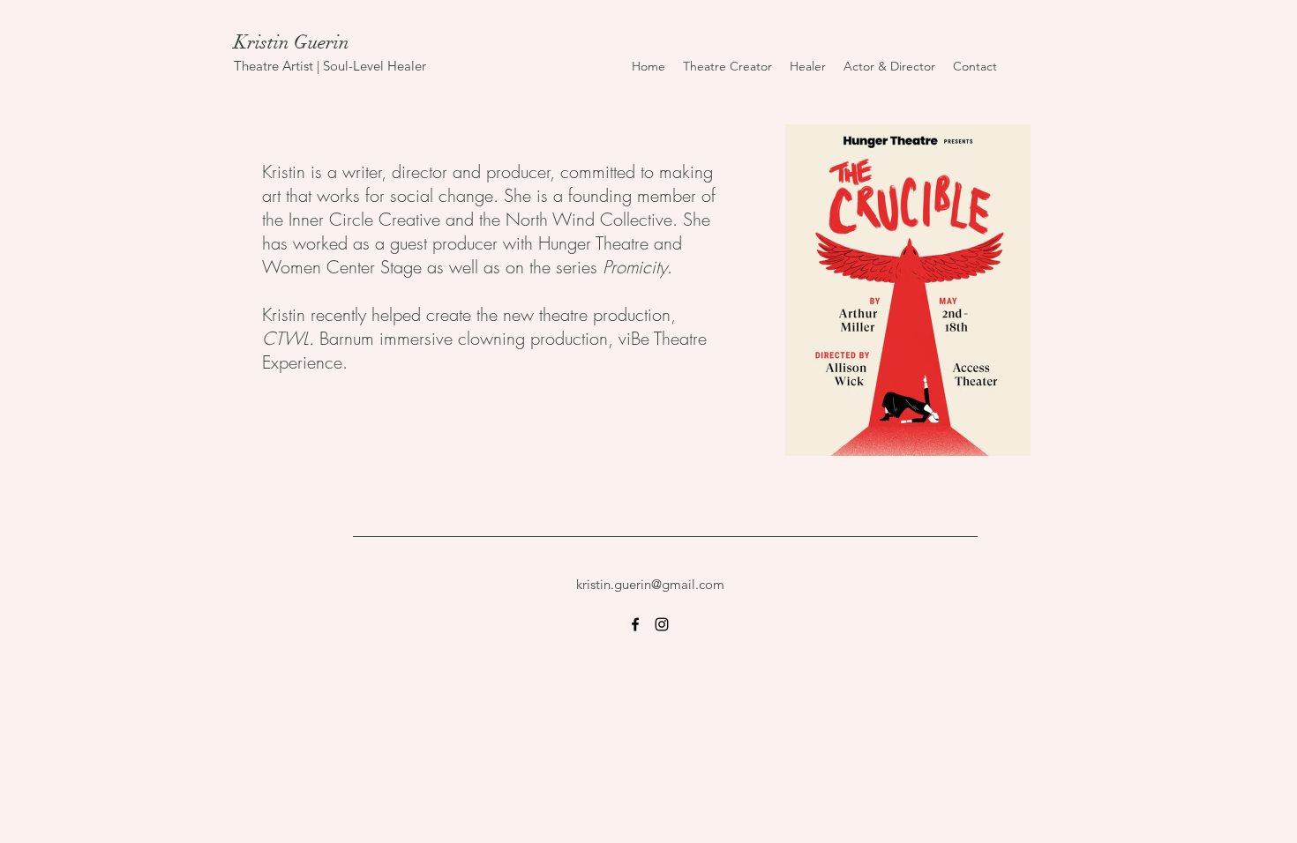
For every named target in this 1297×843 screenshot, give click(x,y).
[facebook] (635, 624)
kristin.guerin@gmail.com (650, 584)
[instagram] (662, 624)
